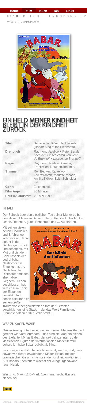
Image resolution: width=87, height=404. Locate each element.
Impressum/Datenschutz (26, 402)
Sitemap (7, 402)
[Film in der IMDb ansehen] (8, 390)
